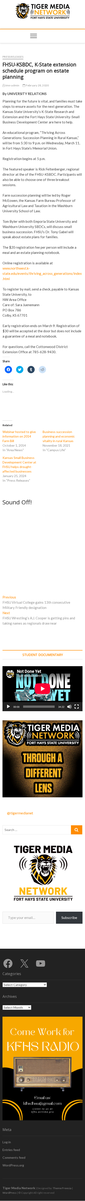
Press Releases (12, 56)
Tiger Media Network (18, 1188)
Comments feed (13, 1157)
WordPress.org (13, 1165)
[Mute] (69, 706)
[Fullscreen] (76, 706)
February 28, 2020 (37, 85)
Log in (6, 1142)
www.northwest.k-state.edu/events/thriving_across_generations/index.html (42, 273)
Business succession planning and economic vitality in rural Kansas (59, 436)
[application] (42, 688)
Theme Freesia (62, 1188)
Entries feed (11, 1150)
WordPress (9, 1192)
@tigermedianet (20, 813)
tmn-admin (12, 85)
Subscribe (69, 917)
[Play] (8, 706)
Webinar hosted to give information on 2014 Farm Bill (19, 436)
